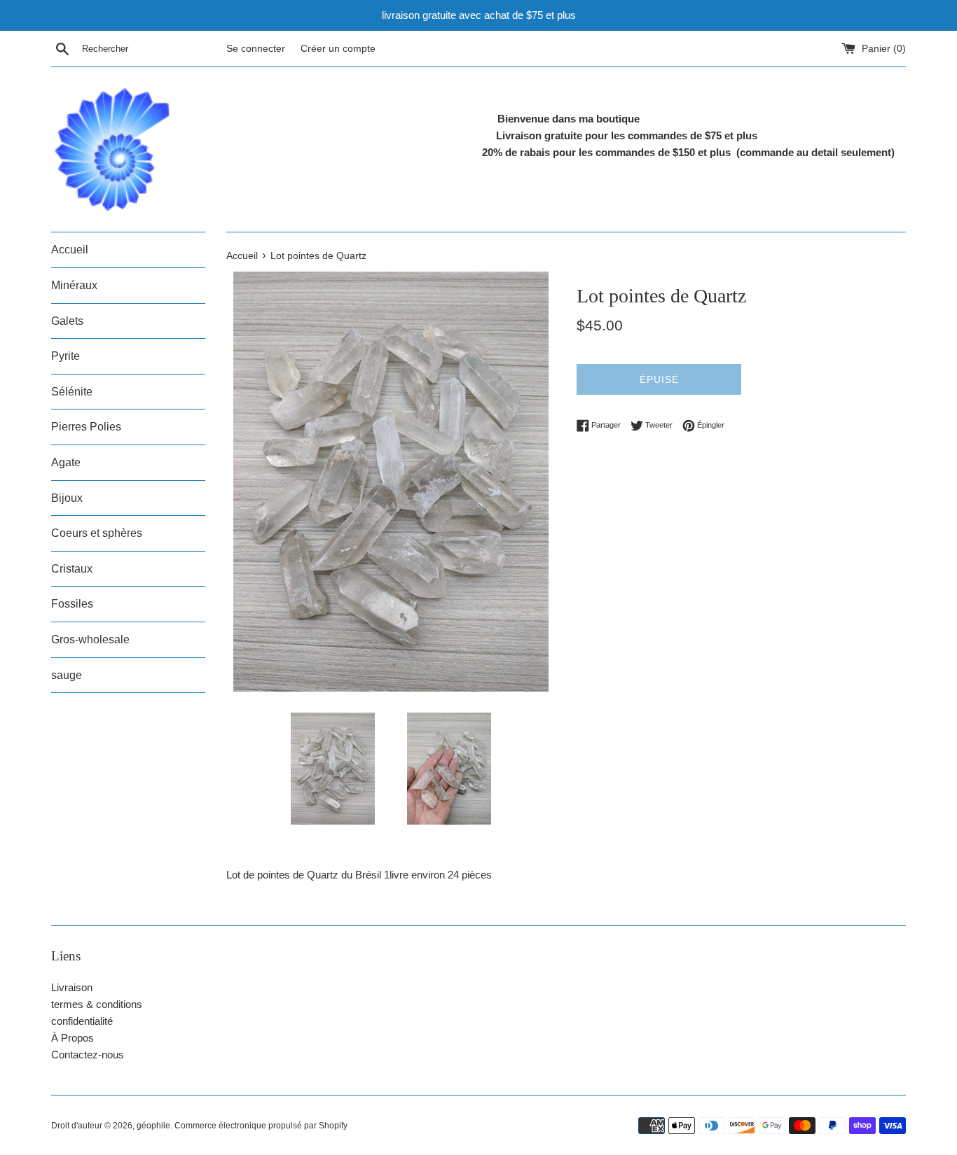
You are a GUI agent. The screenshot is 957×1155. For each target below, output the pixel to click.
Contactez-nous (87, 1054)
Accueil (69, 249)
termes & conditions (96, 1004)
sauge (66, 675)
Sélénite (71, 392)
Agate (66, 462)
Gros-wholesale (90, 639)
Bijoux (67, 498)
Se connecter (255, 48)
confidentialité (82, 1021)
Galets (67, 321)
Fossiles (72, 604)
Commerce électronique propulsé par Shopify (260, 1125)
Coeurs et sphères (96, 533)
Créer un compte (338, 48)
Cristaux (71, 569)
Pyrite (65, 356)
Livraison (71, 987)
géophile (153, 1125)
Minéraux (74, 285)
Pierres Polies (86, 427)
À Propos (72, 1038)
